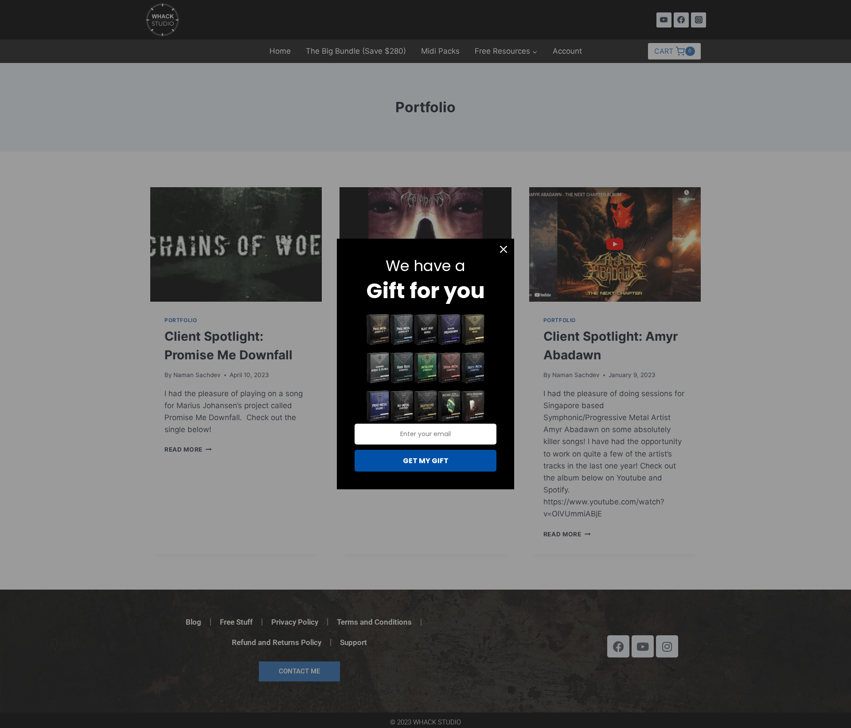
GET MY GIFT (426, 461)
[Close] (503, 249)
